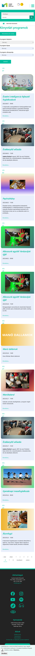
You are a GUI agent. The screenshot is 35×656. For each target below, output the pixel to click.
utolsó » (28, 560)
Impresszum (17, 636)
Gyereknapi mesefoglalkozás (16, 491)
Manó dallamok (10, 348)
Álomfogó (7, 533)
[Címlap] (7, 3)
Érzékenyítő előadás (12, 149)
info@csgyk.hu (17, 583)
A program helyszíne (6, 39)
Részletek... (17, 650)
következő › (20, 560)
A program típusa (5, 45)
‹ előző (11, 557)
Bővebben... (6, 116)
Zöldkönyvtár (17, 634)
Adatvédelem (17, 638)
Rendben (4, 653)
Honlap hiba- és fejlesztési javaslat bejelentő (17, 639)
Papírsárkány (9, 198)
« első (4, 557)
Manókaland (8, 394)
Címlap (3, 23)
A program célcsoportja (6, 52)
